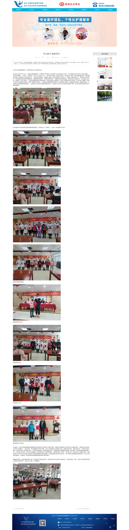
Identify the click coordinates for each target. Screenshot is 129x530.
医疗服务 (45, 9)
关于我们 (31, 9)
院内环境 (58, 9)
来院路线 (110, 9)
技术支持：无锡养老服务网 (87, 527)
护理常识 (97, 9)
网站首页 (18, 9)
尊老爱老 (71, 9)
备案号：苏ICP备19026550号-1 (65, 527)
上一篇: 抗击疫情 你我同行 (19, 508)
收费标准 (84, 9)
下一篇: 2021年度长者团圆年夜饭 (82, 508)
